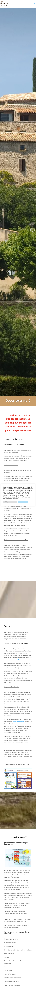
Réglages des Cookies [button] (10, 502)
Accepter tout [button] (23, 502)
